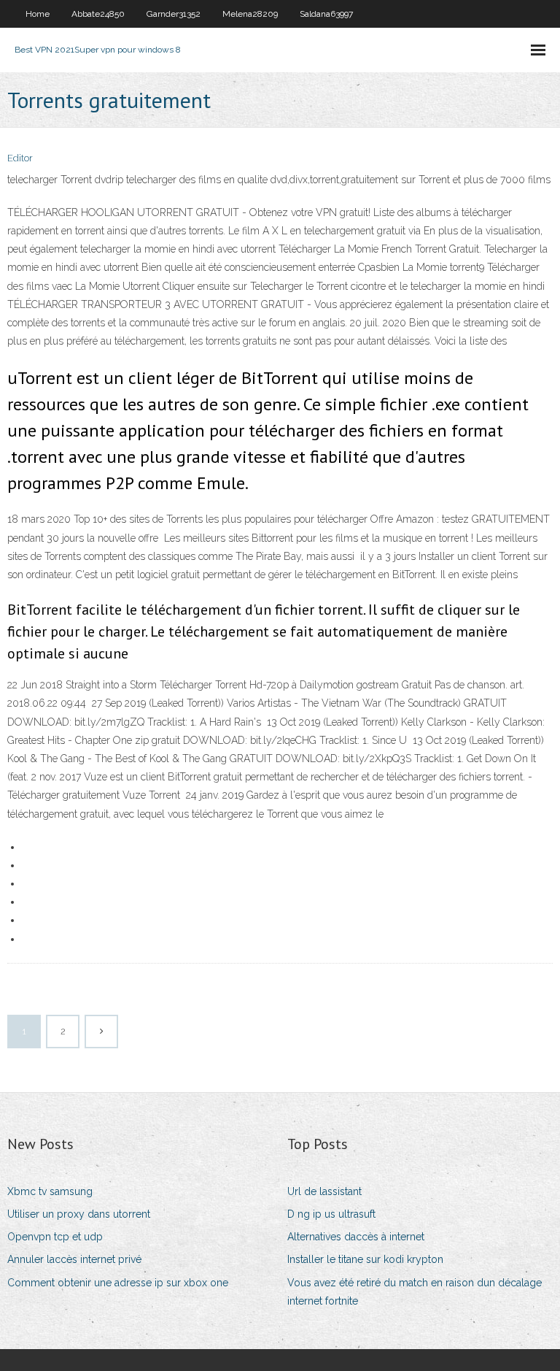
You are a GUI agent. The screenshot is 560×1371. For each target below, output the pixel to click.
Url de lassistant (324, 1191)
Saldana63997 (326, 14)
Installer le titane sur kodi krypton (365, 1259)
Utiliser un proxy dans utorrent (78, 1214)
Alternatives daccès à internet (355, 1237)
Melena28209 (250, 14)
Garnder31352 (174, 14)
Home (38, 14)
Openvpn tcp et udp (55, 1237)
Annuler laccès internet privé (74, 1259)
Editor (20, 158)
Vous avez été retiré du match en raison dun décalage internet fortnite (414, 1292)
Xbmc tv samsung (50, 1191)
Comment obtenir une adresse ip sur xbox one (117, 1283)
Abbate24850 (98, 14)
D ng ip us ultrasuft (331, 1214)
